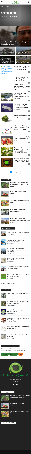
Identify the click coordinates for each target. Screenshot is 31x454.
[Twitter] (17, 384)
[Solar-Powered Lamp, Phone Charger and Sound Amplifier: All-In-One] (7, 129)
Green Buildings (14, 16)
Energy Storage (5, 434)
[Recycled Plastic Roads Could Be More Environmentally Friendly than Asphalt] (7, 97)
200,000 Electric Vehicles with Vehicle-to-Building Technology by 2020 (21, 68)
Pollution (3, 437)
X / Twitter (13, 354)
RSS (21, 354)
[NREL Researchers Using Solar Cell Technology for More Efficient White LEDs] (7, 162)
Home (2, 6)
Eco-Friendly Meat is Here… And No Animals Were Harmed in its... (20, 396)
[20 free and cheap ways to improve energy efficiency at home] (8, 52)
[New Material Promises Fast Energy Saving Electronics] (15, 36)
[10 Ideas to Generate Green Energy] (7, 118)
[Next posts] (19, 172)
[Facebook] (14, 384)
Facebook (4, 354)
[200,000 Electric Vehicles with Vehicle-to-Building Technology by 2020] (7, 70)
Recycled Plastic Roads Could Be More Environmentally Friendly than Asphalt (21, 96)
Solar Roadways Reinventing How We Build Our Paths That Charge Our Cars (22, 87)
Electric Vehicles (5, 425)
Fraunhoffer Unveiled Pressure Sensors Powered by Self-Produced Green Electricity (22, 106)
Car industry (4, 440)
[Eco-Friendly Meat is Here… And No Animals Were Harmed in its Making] (5, 398)
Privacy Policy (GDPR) (15, 379)
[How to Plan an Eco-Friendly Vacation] (5, 406)
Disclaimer (15, 381)
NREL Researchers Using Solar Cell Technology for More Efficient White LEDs (21, 160)
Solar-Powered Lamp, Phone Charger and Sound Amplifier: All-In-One (22, 127)
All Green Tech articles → (8, 283)
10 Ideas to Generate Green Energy (22, 116)
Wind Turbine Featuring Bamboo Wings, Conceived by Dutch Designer (22, 79)
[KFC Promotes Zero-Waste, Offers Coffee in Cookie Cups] (7, 140)
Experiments (4, 16)
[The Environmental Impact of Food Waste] (5, 414)
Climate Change (5, 431)
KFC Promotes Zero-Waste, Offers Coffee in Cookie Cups (22, 138)
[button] (28, 2)
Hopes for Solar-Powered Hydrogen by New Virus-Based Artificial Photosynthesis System (21, 150)
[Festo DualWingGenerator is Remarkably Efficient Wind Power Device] (8, 61)
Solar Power (4, 428)
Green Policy (4, 443)
